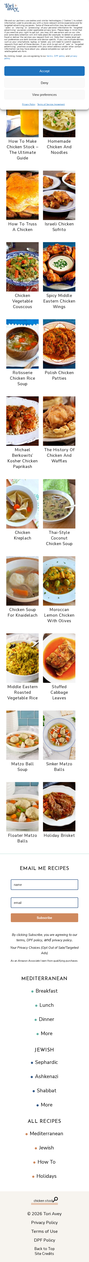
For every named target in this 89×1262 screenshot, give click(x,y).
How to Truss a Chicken (22, 226)
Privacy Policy (28, 104)
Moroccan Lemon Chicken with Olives (59, 615)
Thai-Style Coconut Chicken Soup (59, 538)
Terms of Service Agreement (51, 104)
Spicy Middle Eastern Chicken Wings (59, 301)
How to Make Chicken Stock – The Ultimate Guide (22, 150)
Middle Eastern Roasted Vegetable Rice (22, 692)
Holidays (47, 1176)
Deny (44, 83)
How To (47, 1162)
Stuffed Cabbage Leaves (59, 692)
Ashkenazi (46, 1076)
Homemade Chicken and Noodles (59, 147)
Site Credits (44, 1253)
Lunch (47, 1005)
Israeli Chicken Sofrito (59, 226)
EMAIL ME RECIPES (44, 868)
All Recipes (44, 1121)
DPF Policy (44, 1240)
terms (50, 56)
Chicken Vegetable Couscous (22, 301)
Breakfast (47, 991)
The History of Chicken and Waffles (59, 455)
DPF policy (59, 56)
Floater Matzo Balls (22, 838)
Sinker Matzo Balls (59, 766)
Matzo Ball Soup (22, 766)
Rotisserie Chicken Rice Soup (22, 378)
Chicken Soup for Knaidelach (22, 612)
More (46, 1033)
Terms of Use (44, 1231)
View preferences (44, 94)
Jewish (44, 1050)
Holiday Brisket (59, 835)
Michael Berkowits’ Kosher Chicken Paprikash (22, 458)
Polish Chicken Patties (59, 375)
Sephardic (46, 1062)
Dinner (46, 1019)
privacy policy (62, 940)
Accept (44, 71)
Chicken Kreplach (22, 535)
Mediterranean (44, 978)
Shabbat (46, 1090)
